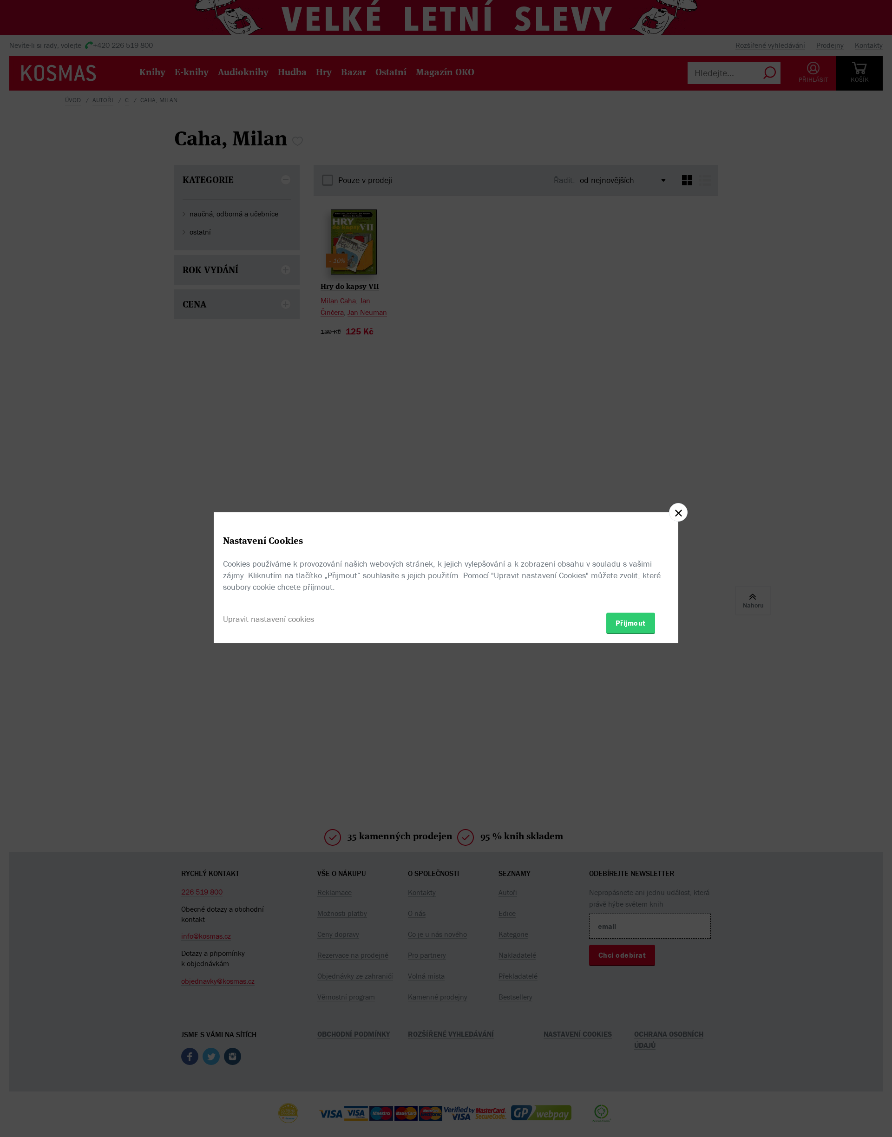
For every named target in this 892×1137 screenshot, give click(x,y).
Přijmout (631, 622)
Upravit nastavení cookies (268, 619)
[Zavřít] (678, 512)
